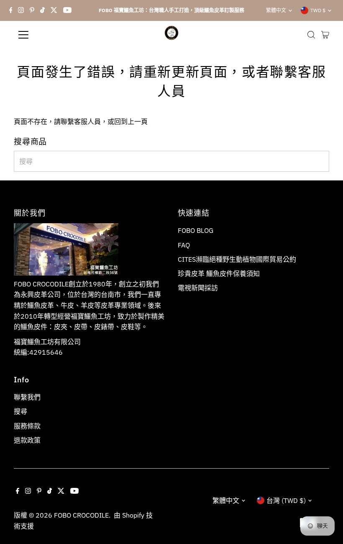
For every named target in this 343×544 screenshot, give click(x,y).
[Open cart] (325, 35)
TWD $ (317, 10)
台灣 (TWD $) (286, 500)
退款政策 (27, 440)
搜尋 (20, 411)
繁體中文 (276, 10)
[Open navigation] (51, 34)
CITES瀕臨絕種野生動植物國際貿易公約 (237, 259)
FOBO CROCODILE (81, 515)
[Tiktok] (42, 10)
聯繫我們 (27, 397)
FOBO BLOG (195, 230)
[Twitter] (54, 10)
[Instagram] (21, 10)
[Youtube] (67, 10)
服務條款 (27, 426)
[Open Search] (311, 35)
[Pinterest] (32, 10)
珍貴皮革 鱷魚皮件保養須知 (219, 273)
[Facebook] (11, 10)
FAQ (184, 245)
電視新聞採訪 (198, 288)
